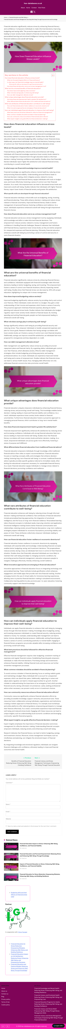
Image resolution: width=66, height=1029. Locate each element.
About (23, 8)
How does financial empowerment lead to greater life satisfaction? (26, 99)
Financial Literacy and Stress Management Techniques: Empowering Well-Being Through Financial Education (48, 1018)
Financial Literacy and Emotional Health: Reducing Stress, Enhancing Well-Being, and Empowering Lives (48, 997)
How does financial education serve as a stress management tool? (26, 86)
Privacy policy (5, 999)
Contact (34, 8)
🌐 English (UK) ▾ (58, 1025)
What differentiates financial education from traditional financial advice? (28, 101)
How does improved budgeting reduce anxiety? (21, 91)
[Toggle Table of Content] (52, 75)
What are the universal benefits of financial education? (23, 88)
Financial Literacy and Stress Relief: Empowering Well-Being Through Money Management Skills (47, 1011)
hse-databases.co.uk (33, 3)
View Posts (41, 8)
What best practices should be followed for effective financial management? (29, 112)
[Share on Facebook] (32, 12)
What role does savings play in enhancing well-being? (23, 93)
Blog (2, 996)
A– (8, 1026)
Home (28, 8)
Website (8, 819)
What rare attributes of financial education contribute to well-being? (27, 104)
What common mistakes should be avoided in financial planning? (26, 114)
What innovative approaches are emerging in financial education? (26, 108)
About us (4, 991)
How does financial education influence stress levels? (22, 78)
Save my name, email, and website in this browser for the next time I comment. (32, 826)
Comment (9, 783)
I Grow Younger (22, 932)
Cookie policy (5, 1005)
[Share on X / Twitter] (34, 12)
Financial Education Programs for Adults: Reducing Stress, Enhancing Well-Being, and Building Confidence (48, 1004)
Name (8, 804)
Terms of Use (5, 1002)
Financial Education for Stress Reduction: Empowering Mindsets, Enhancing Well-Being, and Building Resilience (19, 948)
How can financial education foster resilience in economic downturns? (28, 106)
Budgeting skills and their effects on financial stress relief (19, 895)
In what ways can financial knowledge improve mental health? (25, 82)
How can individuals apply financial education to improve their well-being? (29, 110)
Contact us (4, 994)
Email (8, 811)
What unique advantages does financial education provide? (24, 97)
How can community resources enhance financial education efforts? (27, 116)
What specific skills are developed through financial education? (26, 84)
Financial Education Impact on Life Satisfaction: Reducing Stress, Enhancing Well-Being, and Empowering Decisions (19, 958)
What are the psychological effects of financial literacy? (23, 80)
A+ (3, 1026)
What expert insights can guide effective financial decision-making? (27, 119)
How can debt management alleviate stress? (20, 95)
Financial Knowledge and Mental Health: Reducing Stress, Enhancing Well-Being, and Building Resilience (48, 990)
